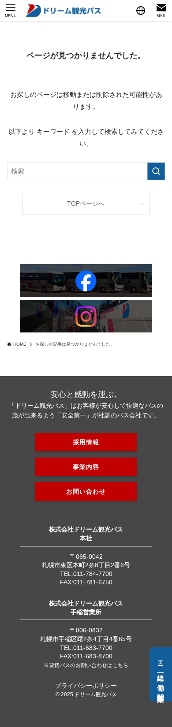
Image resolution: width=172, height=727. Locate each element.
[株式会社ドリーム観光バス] (63, 10)
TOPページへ (86, 203)
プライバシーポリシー (86, 685)
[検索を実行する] (156, 171)
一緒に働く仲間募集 (161, 679)
